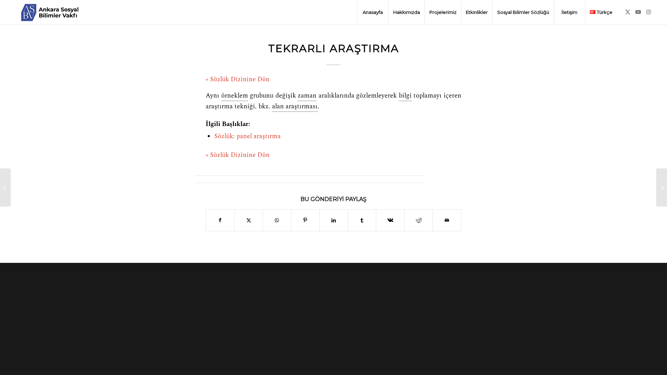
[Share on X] (249, 220)
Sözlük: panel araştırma (247, 136)
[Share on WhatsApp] (277, 220)
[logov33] (49, 12)
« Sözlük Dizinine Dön (238, 79)
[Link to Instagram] (648, 12)
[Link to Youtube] (638, 12)
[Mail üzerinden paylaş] (447, 220)
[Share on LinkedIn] (334, 220)
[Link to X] (628, 12)
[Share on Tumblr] (362, 220)
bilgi (405, 96)
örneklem (234, 96)
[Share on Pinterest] (305, 220)
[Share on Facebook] (220, 220)
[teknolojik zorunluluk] (5, 187)
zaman (307, 96)
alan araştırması (295, 106)
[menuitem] (372, 12)
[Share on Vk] (390, 220)
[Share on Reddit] (419, 220)
